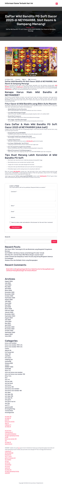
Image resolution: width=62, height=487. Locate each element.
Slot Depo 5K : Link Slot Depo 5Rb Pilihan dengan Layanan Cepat (24, 254)
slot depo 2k (8, 426)
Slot (32, 27)
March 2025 (8, 308)
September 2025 (10, 297)
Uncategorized (9, 412)
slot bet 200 (8, 381)
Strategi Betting (10, 409)
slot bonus (8, 385)
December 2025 (9, 292)
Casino (7, 348)
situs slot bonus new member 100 (15, 374)
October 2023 (9, 330)
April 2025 (8, 307)
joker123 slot (8, 454)
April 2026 (8, 288)
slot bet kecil (9, 383)
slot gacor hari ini (10, 401)
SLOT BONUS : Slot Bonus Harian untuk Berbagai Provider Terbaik (24, 253)
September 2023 (10, 332)
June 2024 (8, 321)
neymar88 (8, 361)
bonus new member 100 (11, 439)
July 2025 (8, 301)
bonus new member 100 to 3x (13, 345)
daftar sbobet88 (9, 453)
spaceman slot (8, 444)
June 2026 (8, 285)
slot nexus (7, 466)
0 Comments (33, 79)
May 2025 (8, 305)
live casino (8, 357)
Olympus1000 (9, 363)
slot (6, 440)
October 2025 (9, 296)
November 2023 (9, 329)
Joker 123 (8, 354)
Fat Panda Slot (9, 352)
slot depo (8, 392)
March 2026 (8, 290)
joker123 (7, 420)
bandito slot (20, 86)
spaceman (7, 468)
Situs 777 (8, 370)
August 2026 (9, 281)
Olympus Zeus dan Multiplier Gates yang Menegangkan (21, 260)
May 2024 (8, 323)
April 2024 (8, 325)
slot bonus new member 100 (13, 390)
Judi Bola (7, 356)
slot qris (7, 403)
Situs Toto (8, 376)
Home (28, 27)
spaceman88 (9, 407)
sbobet (7, 365)
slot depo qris (8, 469)
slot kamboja (8, 464)
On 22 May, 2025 (9, 79)
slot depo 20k (9, 396)
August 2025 (9, 299)
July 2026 (8, 283)
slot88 (6, 437)
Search (7, 237)
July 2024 (8, 319)
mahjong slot (9, 359)
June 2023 (8, 336)
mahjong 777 (8, 425)
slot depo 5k (8, 398)
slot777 (7, 405)
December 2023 (9, 327)
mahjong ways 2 (9, 432)
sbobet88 (8, 368)
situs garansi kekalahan (10, 434)
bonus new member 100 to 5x (13, 346)
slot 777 (7, 379)
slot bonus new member (12, 389)
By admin (18, 79)
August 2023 (9, 334)
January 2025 (9, 312)
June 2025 (8, 303)
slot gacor (8, 399)
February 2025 (9, 310)
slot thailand (8, 459)
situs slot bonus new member (14, 372)
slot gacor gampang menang (12, 435)
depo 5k (7, 423)
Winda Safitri (9, 269)
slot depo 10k (9, 394)
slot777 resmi (8, 456)
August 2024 (9, 318)
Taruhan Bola (9, 410)
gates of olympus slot (10, 458)
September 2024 (10, 316)
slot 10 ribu (7, 463)
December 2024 (9, 314)
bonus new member (11, 343)
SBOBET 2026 (9, 367)
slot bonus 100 (9, 387)
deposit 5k (8, 350)
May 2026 (8, 287)
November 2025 (9, 294)
